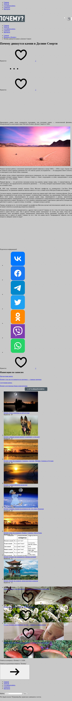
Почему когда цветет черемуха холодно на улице (19, 607)
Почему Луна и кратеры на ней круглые (16, 413)
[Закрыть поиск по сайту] (1, 700)
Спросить (7, 7)
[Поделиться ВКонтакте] (18, 265)
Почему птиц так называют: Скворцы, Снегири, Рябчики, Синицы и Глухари (28, 461)
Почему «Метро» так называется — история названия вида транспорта (26, 589)
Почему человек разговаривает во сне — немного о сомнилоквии (25, 625)
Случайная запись (9, 5)
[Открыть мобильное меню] (71, 19)
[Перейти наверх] (15, 671)
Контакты (7, 9)
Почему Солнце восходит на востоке (15, 485)
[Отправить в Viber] (18, 338)
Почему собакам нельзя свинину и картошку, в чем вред (22, 437)
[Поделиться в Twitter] (18, 309)
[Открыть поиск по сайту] (68, 19)
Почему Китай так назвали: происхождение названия (21, 581)
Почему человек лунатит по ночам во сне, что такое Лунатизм (24, 509)
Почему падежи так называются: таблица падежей (20, 557)
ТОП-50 (6, 4)
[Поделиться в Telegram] (18, 294)
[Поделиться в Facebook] (18, 280)
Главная (6, 2)
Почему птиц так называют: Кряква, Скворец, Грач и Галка (23, 533)
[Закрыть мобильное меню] (1, 692)
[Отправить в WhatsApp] (18, 352)
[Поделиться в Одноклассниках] (18, 323)
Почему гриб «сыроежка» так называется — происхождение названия (26, 643)
